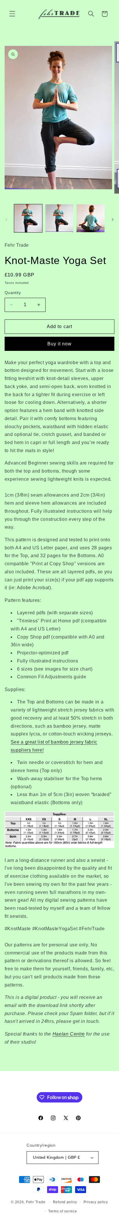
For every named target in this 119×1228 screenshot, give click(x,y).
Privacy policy (95, 1202)
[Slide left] (6, 219)
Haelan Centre (69, 1034)
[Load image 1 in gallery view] (28, 218)
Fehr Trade (35, 1202)
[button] (12, 13)
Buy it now (59, 343)
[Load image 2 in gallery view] (59, 218)
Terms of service (62, 1211)
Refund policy (65, 1202)
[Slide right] (112, 219)
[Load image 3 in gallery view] (91, 218)
